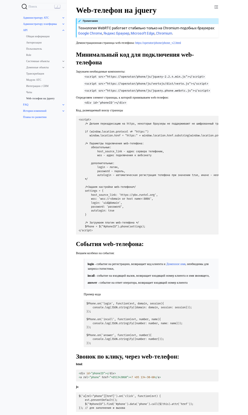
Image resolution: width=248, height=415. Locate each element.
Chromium (164, 33)
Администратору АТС (36, 17)
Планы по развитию (34, 117)
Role (28, 55)
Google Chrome (90, 33)
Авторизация (33, 42)
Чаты (29, 92)
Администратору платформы (40, 24)
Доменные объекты (37, 67)
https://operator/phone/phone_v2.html (158, 42)
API (25, 30)
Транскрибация (35, 73)
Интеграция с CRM (37, 86)
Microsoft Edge (143, 33)
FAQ (25, 104)
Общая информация (37, 36)
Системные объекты (37, 61)
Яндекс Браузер (116, 33)
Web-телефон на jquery (40, 98)
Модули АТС (33, 79)
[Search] (43, 6)
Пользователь (34, 48)
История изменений (34, 110)
